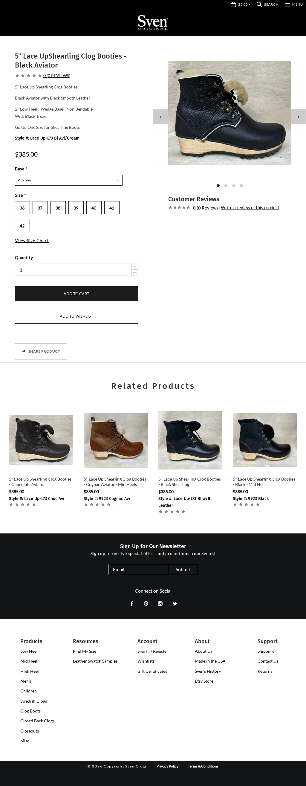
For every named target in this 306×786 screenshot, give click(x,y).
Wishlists (145, 660)
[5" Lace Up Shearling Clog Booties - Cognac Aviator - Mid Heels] (116, 440)
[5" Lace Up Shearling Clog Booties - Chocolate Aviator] (41, 440)
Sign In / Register (152, 651)
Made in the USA (210, 660)
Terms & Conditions (203, 766)
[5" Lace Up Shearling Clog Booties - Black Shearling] (190, 440)
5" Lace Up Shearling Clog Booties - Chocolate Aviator (40, 481)
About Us (203, 651)
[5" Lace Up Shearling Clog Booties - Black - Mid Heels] (265, 440)
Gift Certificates (152, 671)
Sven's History (208, 671)
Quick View (41, 464)
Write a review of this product (250, 207)
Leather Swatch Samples (95, 660)
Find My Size (84, 651)
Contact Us (268, 660)
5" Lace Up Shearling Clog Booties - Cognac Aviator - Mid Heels (115, 481)
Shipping (266, 651)
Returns (265, 671)
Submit (183, 569)
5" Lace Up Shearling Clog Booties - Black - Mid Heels (264, 481)
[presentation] (29, 651)
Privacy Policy (167, 766)
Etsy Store (204, 680)
